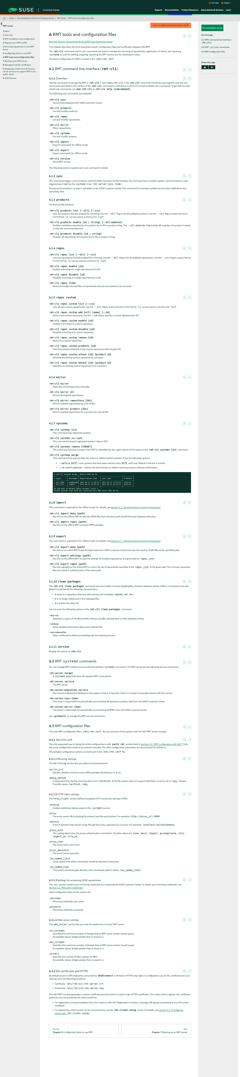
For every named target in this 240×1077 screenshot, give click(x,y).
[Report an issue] (184, 36)
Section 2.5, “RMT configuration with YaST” (161, 744)
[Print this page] (211, 67)
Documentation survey (212, 28)
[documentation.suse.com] (4, 18)
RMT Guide (61, 18)
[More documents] (1, 23)
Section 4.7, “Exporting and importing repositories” (136, 507)
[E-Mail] (205, 67)
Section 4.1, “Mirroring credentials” (66, 887)
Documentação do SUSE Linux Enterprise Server (35, 18)
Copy (188, 474)
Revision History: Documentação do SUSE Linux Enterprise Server (81, 41)
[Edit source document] (189, 36)
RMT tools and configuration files (81, 18)
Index (11, 18)
